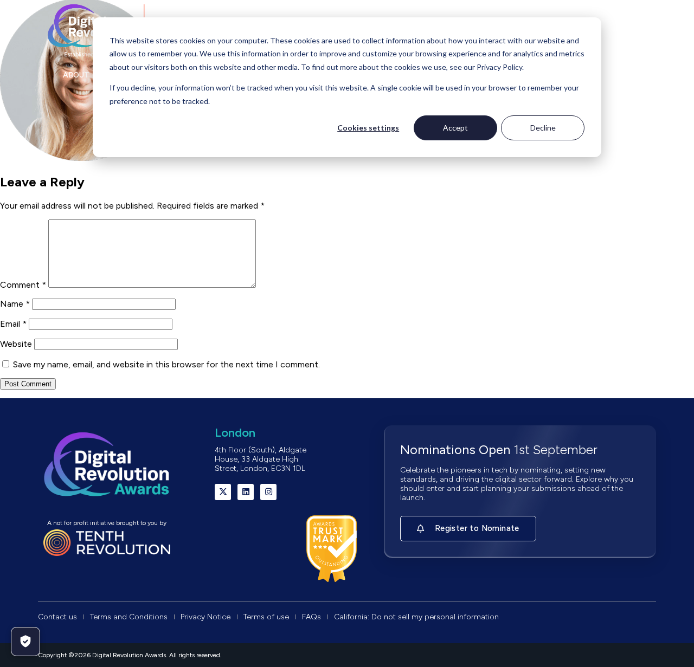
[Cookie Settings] (25, 641)
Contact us (606, 75)
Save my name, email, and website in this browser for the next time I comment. (166, 364)
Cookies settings (368, 127)
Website (16, 344)
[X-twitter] (223, 492)
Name (15, 304)
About (76, 75)
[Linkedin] (245, 492)
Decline (543, 127)
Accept (455, 127)
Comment (23, 285)
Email (13, 324)
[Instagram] (268, 492)
